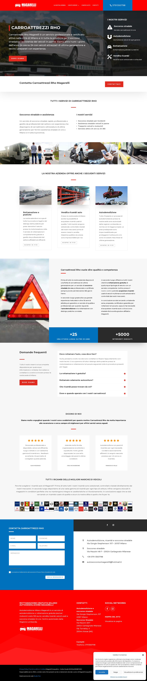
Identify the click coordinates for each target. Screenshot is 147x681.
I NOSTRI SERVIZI (72, 5)
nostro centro (106, 291)
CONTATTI (95, 5)
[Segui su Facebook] (107, 525)
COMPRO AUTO (86, 5)
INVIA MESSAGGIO (55, 577)
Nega (115, 672)
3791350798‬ (118, 5)
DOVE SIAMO (17, 58)
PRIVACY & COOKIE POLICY (118, 677)
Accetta (102, 672)
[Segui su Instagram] (113, 525)
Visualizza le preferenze (133, 672)
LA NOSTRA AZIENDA (60, 5)
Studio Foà (37, 676)
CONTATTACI (114, 84)
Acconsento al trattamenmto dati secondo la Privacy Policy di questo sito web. (33, 572)
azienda (131, 300)
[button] (143, 655)
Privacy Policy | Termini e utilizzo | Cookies (32, 669)
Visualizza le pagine (113, 621)
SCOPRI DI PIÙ (31, 245)
